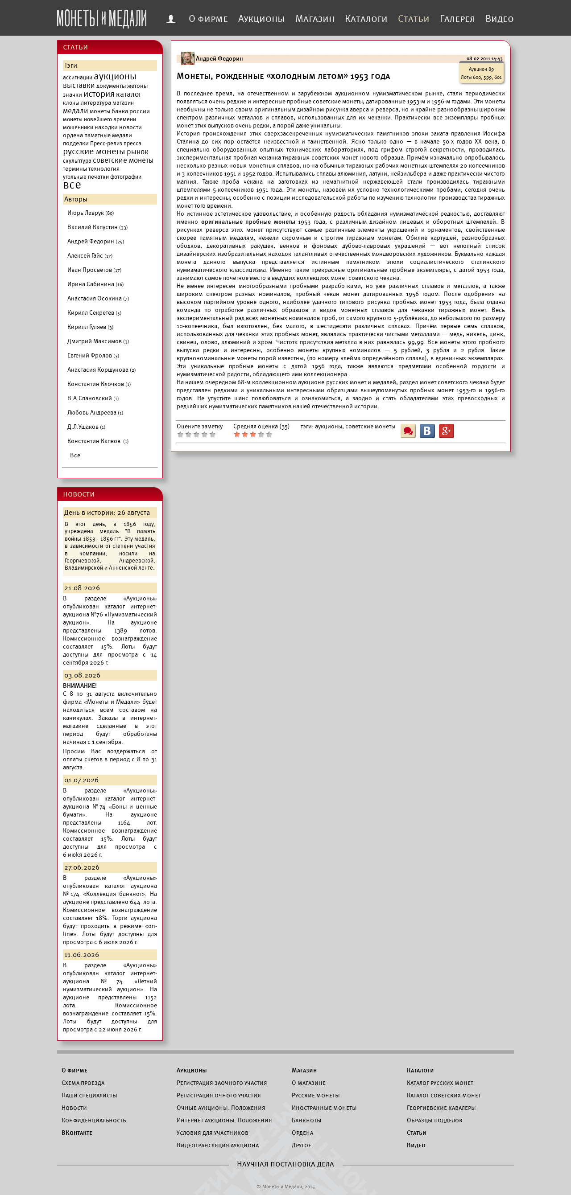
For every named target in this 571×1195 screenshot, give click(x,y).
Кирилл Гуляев (90, 327)
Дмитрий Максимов (98, 341)
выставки (79, 86)
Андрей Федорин (95, 241)
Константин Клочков (99, 384)
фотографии (125, 177)
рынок (138, 152)
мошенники (78, 127)
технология (104, 168)
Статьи (414, 19)
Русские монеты (316, 1095)
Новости (74, 1107)
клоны (71, 103)
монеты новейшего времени (99, 119)
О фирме (208, 19)
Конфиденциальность (94, 1120)
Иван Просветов (94, 270)
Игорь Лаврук (90, 213)
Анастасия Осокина (98, 298)
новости (130, 127)
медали (75, 111)
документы (111, 86)
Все (75, 455)
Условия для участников (212, 1132)
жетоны (137, 86)
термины (75, 168)
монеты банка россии (120, 111)
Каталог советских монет (444, 1095)
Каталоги (366, 19)
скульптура (77, 160)
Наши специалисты (89, 1095)
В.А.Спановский (93, 398)
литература (96, 103)
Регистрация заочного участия (222, 1082)
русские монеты (94, 152)
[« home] (101, 16)
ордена (73, 135)
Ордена (302, 1132)
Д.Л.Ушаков (86, 427)
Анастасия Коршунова (101, 370)
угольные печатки (86, 177)
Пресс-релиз (106, 143)
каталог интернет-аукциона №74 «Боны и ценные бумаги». (110, 806)
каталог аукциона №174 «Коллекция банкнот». (110, 890)
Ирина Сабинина (95, 284)
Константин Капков (98, 441)
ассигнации (77, 77)
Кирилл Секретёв (94, 312)
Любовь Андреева (95, 412)
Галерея (457, 19)
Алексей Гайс (90, 255)
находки (106, 127)
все (72, 185)
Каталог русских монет (440, 1082)
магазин (123, 103)
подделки (76, 143)
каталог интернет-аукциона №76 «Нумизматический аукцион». (110, 614)
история (99, 94)
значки (72, 95)
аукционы (115, 76)
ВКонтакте (77, 1132)
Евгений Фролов (93, 355)
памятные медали (108, 135)
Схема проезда (83, 1082)
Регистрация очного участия (219, 1095)
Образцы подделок (435, 1120)
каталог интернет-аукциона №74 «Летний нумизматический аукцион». (110, 981)
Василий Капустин (97, 227)
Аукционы (261, 19)
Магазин (315, 19)
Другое (301, 1145)
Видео (499, 19)
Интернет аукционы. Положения (224, 1120)
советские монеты (123, 160)
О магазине (309, 1082)
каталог (129, 94)
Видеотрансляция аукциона (218, 1145)
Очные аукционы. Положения (221, 1107)
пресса (132, 143)
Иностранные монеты (324, 1107)
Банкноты (307, 1120)
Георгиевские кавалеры (441, 1107)
